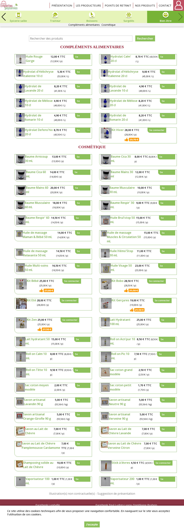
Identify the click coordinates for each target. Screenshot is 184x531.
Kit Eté (31, 300)
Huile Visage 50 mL (121, 268)
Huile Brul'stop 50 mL (122, 220)
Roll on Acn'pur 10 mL (122, 341)
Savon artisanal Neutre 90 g (119, 402)
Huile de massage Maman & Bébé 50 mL (37, 235)
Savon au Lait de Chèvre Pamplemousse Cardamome (41, 445)
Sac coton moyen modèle (37, 387)
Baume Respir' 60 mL (37, 220)
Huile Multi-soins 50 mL (36, 268)
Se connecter (81, 57)
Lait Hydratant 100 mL (120, 322)
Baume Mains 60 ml (37, 190)
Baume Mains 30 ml (122, 174)
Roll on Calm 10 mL (36, 356)
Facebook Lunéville (48, 505)
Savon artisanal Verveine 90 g (119, 416)
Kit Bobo (117, 281)
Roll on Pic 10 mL (120, 356)
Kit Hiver (118, 130)
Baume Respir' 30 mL (122, 205)
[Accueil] (9, 5)
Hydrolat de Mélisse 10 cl (39, 103)
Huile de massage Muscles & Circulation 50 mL (124, 237)
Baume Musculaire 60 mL (37, 205)
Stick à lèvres (121, 463)
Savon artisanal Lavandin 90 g (34, 402)
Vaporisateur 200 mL (122, 481)
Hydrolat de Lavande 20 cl (34, 88)
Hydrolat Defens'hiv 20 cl (39, 132)
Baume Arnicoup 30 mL (36, 159)
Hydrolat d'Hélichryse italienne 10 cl (38, 74)
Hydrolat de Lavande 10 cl (118, 88)
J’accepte (92, 524)
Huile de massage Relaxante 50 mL (35, 253)
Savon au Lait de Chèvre (36, 431)
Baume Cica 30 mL (121, 159)
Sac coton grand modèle (121, 372)
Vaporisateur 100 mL (37, 481)
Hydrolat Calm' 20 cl (121, 59)
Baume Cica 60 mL (36, 174)
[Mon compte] (178, 5)
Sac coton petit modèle (120, 387)
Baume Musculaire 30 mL (122, 190)
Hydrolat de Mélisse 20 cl (123, 103)
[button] (3, 17)
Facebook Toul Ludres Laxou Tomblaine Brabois (126, 505)
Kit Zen (32, 320)
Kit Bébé (33, 281)
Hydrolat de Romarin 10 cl (34, 117)
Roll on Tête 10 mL (36, 372)
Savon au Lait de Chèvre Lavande (120, 431)
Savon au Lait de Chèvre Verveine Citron (124, 445)
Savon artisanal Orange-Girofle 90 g (37, 416)
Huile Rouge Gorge (34, 59)
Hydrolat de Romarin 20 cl (118, 117)
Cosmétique (109, 24)
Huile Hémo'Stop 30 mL (121, 253)
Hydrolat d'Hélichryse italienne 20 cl (123, 74)
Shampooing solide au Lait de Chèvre (38, 465)
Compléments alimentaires (84, 24)
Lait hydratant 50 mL (37, 341)
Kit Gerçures (120, 300)
